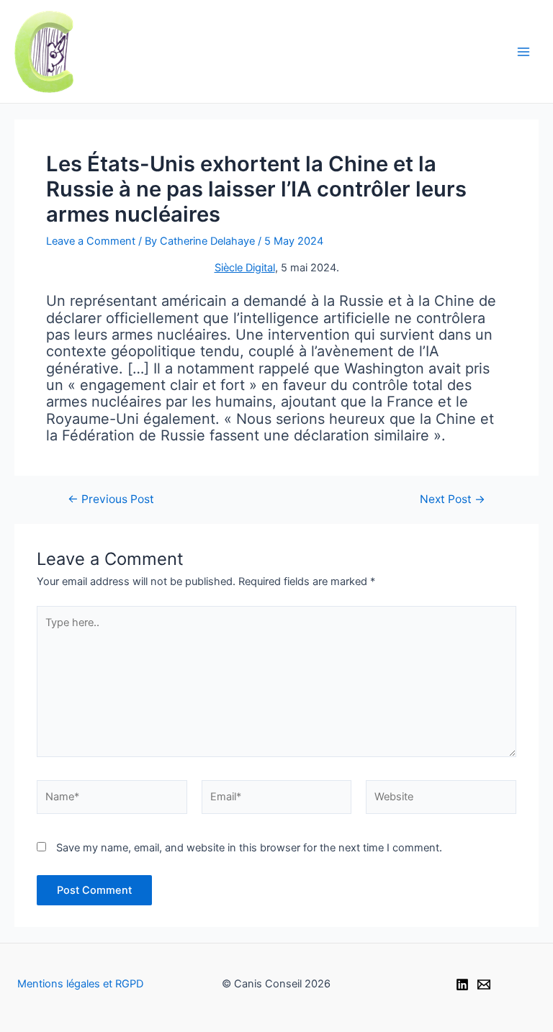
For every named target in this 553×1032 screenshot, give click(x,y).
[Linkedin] (462, 984)
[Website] (441, 800)
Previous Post (111, 499)
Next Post (452, 499)
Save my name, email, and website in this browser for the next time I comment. (249, 847)
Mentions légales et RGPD (80, 983)
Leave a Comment (90, 241)
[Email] (483, 984)
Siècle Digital (245, 267)
